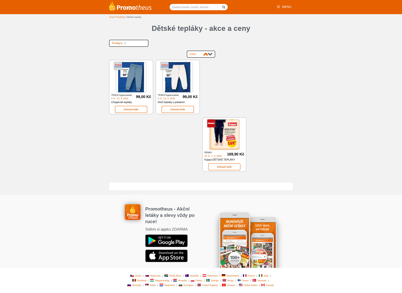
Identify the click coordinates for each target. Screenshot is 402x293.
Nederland (169, 285)
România (141, 280)
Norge (230, 280)
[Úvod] (130, 6)
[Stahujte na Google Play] (166, 240)
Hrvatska (182, 280)
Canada (270, 285)
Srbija (153, 285)
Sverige (215, 280)
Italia (266, 275)
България (188, 285)
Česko (138, 275)
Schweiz (231, 285)
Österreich (212, 275)
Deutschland (233, 275)
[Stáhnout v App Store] (166, 255)
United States (250, 285)
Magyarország (162, 280)
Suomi (245, 280)
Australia (194, 275)
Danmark (261, 280)
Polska (199, 280)
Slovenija (136, 285)
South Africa (175, 275)
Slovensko (155, 275)
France (251, 275)
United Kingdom (210, 285)
